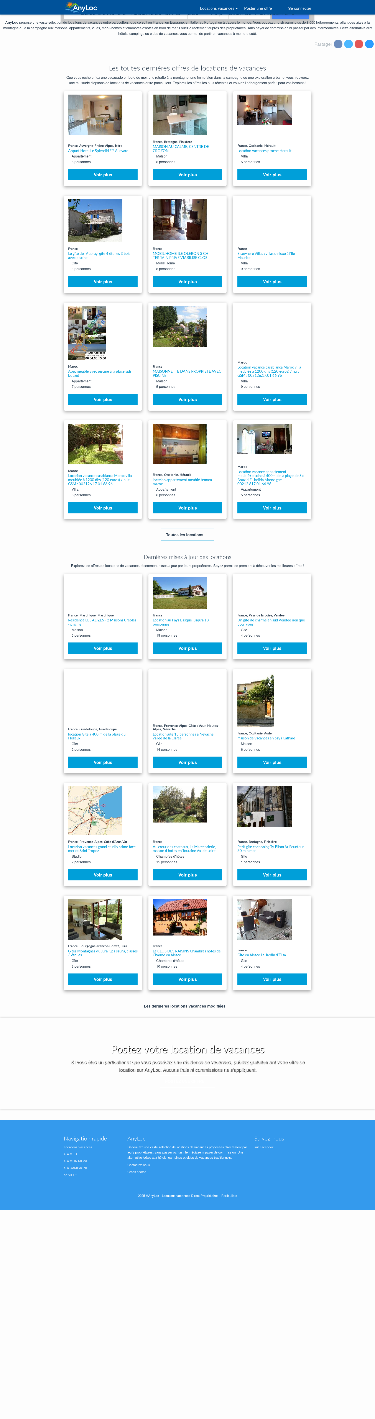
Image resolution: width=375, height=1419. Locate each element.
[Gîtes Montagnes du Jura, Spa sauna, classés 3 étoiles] (95, 919)
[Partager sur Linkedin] (370, 44)
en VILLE (70, 1174)
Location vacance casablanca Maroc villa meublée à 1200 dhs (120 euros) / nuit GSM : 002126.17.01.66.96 (269, 371)
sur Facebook (264, 1147)
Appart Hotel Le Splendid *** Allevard (98, 151)
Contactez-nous (138, 1164)
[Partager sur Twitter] (349, 44)
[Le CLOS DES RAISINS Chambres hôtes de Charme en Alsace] (180, 917)
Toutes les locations (185, 534)
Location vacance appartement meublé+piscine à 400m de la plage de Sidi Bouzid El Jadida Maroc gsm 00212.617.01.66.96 (271, 478)
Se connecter (299, 8)
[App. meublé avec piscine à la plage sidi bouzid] (87, 333)
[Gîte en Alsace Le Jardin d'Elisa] (264, 919)
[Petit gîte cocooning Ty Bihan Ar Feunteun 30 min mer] (264, 806)
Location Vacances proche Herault (264, 151)
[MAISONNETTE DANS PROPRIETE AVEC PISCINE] (180, 326)
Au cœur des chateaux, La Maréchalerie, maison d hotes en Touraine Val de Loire (184, 849)
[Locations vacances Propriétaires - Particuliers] (81, 7)
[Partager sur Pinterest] (359, 44)
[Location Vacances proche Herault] (264, 110)
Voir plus (103, 174)
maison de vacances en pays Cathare (266, 738)
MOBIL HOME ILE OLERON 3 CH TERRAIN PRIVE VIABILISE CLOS (180, 256)
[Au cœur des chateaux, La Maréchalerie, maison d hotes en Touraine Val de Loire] (180, 804)
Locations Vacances (78, 1147)
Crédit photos (136, 1171)
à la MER (70, 1154)
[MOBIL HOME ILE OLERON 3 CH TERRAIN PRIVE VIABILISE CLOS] (180, 219)
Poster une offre (258, 8)
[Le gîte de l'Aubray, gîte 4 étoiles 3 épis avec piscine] (95, 220)
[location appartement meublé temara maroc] (180, 444)
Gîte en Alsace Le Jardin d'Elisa (261, 955)
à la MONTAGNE (76, 1160)
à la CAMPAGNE (76, 1167)
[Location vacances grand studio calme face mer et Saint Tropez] (95, 810)
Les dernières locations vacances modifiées (185, 1006)
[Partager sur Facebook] (338, 44)
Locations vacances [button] (220, 10)
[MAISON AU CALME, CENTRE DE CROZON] (180, 115)
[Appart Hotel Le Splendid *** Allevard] (95, 115)
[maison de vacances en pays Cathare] (255, 699)
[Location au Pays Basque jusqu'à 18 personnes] (180, 593)
